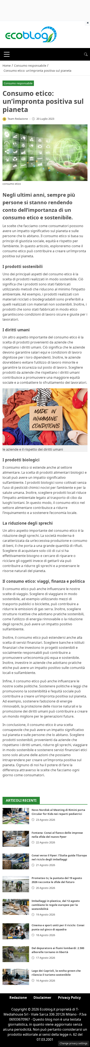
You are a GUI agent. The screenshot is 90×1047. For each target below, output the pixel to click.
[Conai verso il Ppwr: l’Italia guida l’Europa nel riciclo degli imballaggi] (16, 861)
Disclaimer (42, 997)
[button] (85, 54)
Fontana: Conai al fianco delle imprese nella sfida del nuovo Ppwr (57, 835)
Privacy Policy (69, 997)
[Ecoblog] (31, 34)
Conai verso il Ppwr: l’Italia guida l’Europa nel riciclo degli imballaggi (59, 857)
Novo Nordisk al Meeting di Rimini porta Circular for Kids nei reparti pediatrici (58, 812)
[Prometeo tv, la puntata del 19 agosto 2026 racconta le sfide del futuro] (16, 884)
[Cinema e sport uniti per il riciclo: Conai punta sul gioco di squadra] (16, 931)
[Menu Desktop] (7, 54)
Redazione (18, 997)
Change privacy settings (73, 1043)
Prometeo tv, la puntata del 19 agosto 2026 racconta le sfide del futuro (57, 880)
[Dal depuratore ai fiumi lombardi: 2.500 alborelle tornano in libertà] (16, 954)
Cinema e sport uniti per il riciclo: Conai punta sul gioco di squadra (58, 927)
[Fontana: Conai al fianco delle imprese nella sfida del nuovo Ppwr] (16, 839)
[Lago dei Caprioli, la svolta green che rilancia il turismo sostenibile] (16, 977)
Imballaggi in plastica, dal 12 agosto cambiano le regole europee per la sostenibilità (56, 905)
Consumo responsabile (18, 83)
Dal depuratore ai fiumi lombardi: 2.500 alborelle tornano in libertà (58, 950)
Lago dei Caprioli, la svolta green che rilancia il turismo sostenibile (56, 973)
